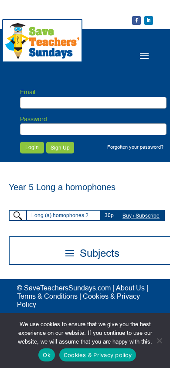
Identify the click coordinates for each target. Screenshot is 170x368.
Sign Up (60, 147)
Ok (47, 354)
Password (33, 119)
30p (109, 215)
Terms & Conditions (47, 296)
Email (27, 92)
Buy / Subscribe (141, 215)
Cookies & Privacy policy (98, 354)
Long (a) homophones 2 (59, 215)
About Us (130, 288)
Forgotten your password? (135, 147)
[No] (159, 340)
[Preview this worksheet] (18, 215)
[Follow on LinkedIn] (148, 20)
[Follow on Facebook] (136, 20)
